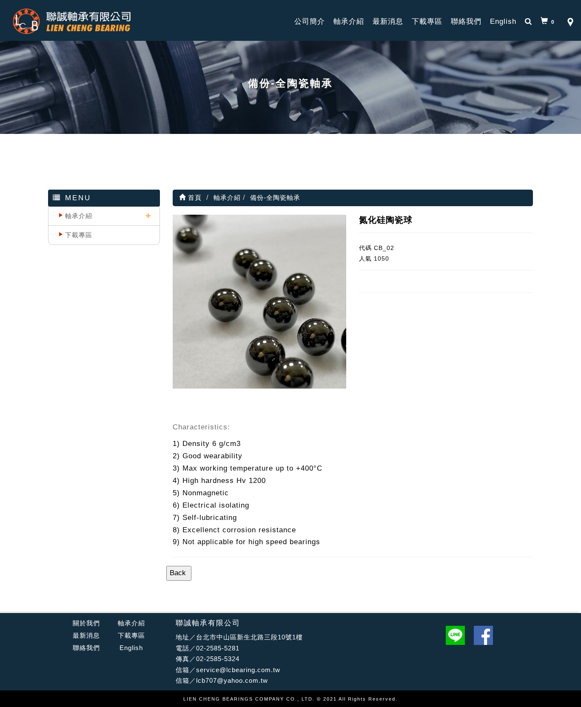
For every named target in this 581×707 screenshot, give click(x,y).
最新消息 (388, 21)
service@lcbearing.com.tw (238, 669)
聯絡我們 (466, 21)
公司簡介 (309, 21)
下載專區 (427, 21)
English (503, 21)
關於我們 (86, 623)
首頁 (194, 197)
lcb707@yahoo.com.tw (232, 680)
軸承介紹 (348, 21)
